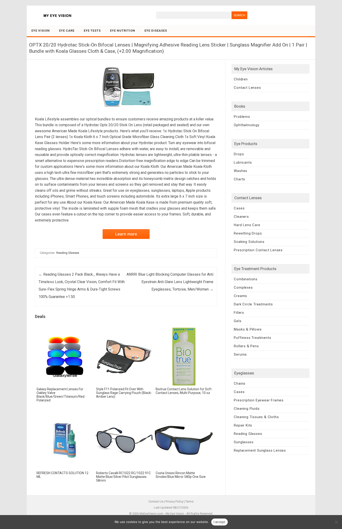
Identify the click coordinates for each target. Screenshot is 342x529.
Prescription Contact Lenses (258, 250)
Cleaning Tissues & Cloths (256, 417)
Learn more (126, 234)
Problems (242, 117)
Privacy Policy (174, 501)
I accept (219, 522)
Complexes (243, 287)
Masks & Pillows (248, 329)
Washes (240, 171)
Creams (240, 296)
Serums (240, 354)
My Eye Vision (175, 513)
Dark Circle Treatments (253, 304)
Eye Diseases (155, 30)
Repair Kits (243, 425)
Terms (189, 501)
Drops (239, 154)
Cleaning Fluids (246, 409)
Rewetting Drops (248, 233)
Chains (239, 383)
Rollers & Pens (246, 346)
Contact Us (155, 501)
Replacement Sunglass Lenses (260, 450)
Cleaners (241, 217)
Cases (239, 208)
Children (241, 79)
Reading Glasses (67, 253)
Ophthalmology (246, 125)
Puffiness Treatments (252, 338)
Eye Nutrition (122, 30)
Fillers (239, 313)
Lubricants (243, 162)
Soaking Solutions (249, 242)
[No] (336, 522)
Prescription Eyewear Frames (259, 400)
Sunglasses (243, 442)
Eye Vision (40, 30)
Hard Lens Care (247, 225)
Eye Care (66, 30)
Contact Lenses (247, 88)
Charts (239, 179)
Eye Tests (92, 30)
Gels (237, 321)
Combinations (246, 279)
